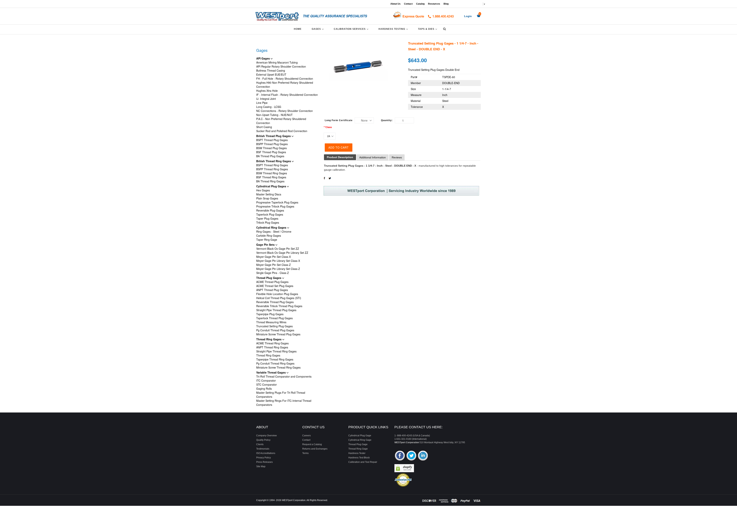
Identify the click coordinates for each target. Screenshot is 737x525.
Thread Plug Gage (358, 444)
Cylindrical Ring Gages (271, 227)
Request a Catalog (312, 444)
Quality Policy (263, 440)
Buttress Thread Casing (270, 70)
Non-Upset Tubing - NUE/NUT (274, 115)
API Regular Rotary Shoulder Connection (281, 66)
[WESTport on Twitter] (411, 456)
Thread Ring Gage (358, 448)
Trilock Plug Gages (267, 222)
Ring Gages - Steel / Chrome (273, 231)
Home (298, 29)
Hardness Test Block (359, 457)
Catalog (420, 3)
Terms (305, 453)
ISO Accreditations (265, 453)
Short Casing (264, 127)
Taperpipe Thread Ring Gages (274, 359)
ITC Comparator (266, 380)
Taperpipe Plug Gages (269, 314)
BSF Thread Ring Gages (271, 177)
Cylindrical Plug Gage (359, 435)
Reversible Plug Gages (270, 210)
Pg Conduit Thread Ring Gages (275, 363)
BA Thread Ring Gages (270, 181)
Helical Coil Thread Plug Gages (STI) (278, 298)
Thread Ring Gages (269, 339)
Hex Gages (263, 190)
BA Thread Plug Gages (270, 156)
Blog (446, 3)
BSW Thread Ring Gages (271, 173)
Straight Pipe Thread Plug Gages (276, 310)
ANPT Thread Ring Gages (272, 347)
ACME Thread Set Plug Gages (274, 286)
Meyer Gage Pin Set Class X (273, 257)
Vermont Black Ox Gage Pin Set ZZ (277, 249)
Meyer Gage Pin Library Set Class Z (278, 269)
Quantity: (387, 120)
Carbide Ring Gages (268, 235)
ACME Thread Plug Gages (272, 282)
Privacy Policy (263, 457)
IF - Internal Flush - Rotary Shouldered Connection (287, 95)
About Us (395, 3)
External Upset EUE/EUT (271, 74)
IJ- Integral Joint (266, 99)
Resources (434, 3)
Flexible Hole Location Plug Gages (277, 294)
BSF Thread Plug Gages (271, 152)
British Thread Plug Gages (274, 136)
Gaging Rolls (264, 388)
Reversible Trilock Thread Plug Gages (279, 306)
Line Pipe (262, 103)
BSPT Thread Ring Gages (272, 165)
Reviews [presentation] (397, 157)
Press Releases (264, 462)
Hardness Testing (393, 28)
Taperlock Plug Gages (269, 214)
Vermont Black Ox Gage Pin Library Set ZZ (282, 253)
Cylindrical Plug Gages (271, 186)
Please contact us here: (418, 427)
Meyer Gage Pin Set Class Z (273, 265)
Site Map (260, 466)
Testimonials (262, 448)
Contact (408, 3)
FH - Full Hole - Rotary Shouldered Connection (284, 78)
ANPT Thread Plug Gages (272, 290)
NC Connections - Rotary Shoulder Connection (284, 111)
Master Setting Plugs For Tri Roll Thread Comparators (280, 395)
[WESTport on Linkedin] (422, 456)
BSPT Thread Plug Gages (272, 140)
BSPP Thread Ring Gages (272, 169)
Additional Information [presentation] (372, 157)
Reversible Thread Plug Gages (275, 302)
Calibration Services (352, 28)
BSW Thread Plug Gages (271, 148)
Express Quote (413, 16)
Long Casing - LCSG (268, 107)
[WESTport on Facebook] (399, 456)
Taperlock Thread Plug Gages (274, 318)
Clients (260, 444)
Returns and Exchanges (314, 448)
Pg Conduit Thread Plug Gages (275, 330)
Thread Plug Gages (269, 278)
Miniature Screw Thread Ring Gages (278, 367)
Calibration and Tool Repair (362, 462)
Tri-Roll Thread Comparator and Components (283, 376)
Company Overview (266, 435)
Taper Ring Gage (266, 239)
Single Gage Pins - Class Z (272, 273)
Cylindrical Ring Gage (359, 440)
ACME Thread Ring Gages (272, 343)
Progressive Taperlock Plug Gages (277, 202)
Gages (318, 28)
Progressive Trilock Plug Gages (275, 206)
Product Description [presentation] (340, 157)
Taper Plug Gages (267, 218)
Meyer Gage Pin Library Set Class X (278, 261)
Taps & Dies (428, 28)
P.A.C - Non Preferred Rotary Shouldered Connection (281, 121)
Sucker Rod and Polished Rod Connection (281, 131)
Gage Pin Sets (265, 244)
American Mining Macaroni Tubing (277, 62)
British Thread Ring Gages (274, 161)
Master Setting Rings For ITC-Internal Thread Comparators (283, 403)
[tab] (340, 157)
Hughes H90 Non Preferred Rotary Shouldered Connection (284, 84)
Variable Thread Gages (271, 372)
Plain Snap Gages (267, 198)
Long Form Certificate (339, 120)
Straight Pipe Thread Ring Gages (276, 351)
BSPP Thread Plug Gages (272, 144)
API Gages (263, 58)
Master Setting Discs (268, 194)
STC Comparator (266, 384)
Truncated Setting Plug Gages (274, 326)
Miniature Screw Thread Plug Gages (278, 334)
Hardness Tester (356, 453)
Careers (306, 435)
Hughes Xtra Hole (267, 91)
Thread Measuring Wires (271, 322)
